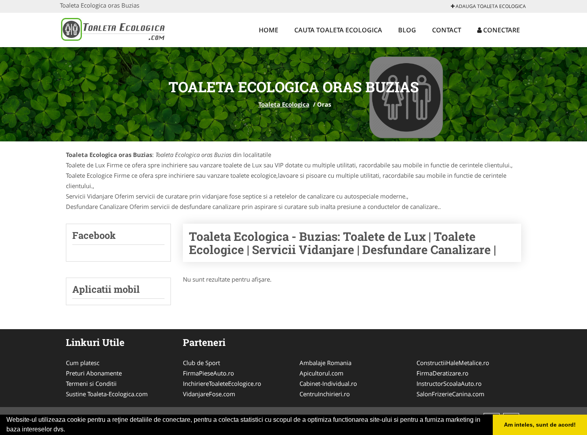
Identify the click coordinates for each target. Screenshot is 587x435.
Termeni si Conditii (91, 383)
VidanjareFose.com (209, 394)
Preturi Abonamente (94, 373)
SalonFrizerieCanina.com (450, 394)
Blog (407, 30)
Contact (446, 30)
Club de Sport (201, 363)
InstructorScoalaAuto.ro (449, 383)
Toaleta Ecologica (283, 104)
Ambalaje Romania (325, 363)
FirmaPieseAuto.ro (208, 373)
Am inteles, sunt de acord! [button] (540, 424)
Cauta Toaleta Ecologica (338, 30)
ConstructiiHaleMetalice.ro (452, 363)
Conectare (501, 30)
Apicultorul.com (321, 373)
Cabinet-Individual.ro (328, 383)
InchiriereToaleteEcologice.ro (222, 383)
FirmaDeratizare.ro (442, 373)
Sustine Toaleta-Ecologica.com (107, 394)
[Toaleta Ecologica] (112, 29)
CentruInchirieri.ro (324, 394)
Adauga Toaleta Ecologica (490, 6)
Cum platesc (82, 363)
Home (268, 30)
